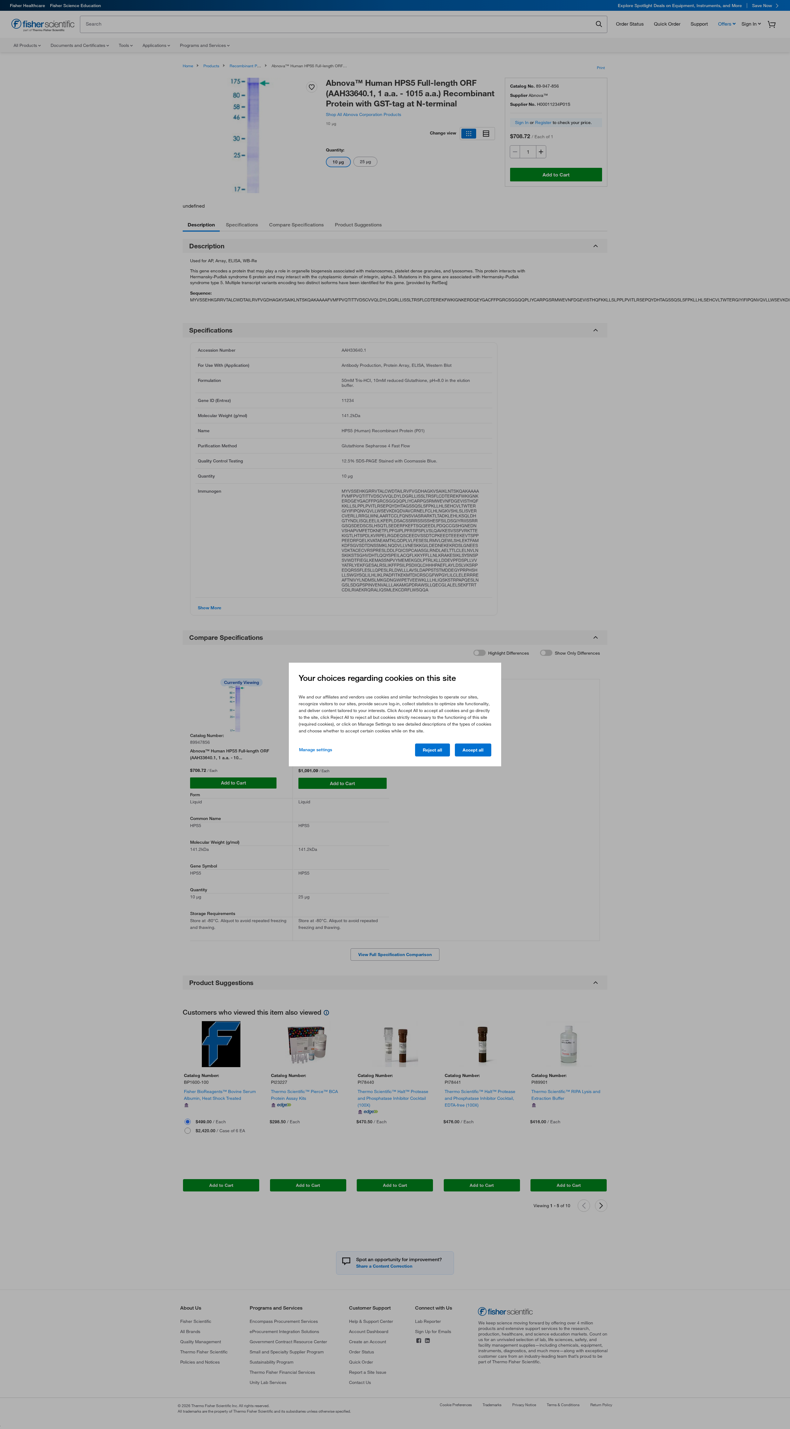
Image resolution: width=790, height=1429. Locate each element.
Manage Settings (315, 749)
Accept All (473, 750)
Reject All (432, 750)
